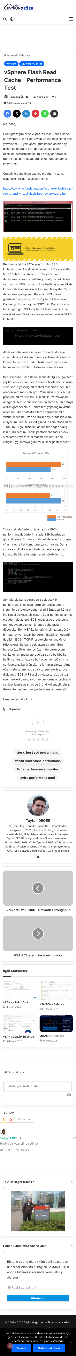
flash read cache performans (39, 761)
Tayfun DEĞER (17, 96)
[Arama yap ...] (5, 19)
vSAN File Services (52, 1036)
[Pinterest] (35, 114)
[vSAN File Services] (56, 1023)
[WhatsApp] (45, 114)
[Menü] (71, 19)
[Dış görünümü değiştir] (12, 19)
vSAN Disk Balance (52, 1004)
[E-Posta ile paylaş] (54, 114)
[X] (17, 114)
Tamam (21, 1348)
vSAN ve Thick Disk (15, 1002)
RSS (15, 850)
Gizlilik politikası (49, 1348)
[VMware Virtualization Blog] (18, 7)
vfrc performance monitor (38, 769)
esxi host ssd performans (38, 752)
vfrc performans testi (38, 778)
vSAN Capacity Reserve (18, 1036)
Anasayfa (12, 55)
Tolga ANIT (8, 1138)
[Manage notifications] (10, 1346)
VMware (25, 55)
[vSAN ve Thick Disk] (19, 989)
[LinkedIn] (26, 114)
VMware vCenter (31, 63)
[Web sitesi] (38, 857)
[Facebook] (7, 114)
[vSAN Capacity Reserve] (19, 1024)
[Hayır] (71, 1342)
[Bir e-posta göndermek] (27, 96)
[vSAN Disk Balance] (56, 990)
